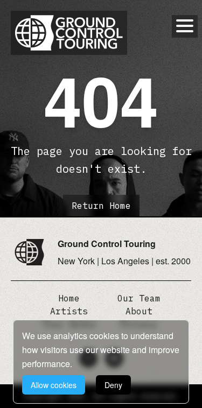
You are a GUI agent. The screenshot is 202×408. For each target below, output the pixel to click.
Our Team (139, 298)
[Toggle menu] (184, 25)
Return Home (101, 205)
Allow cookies (53, 384)
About (139, 311)
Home (69, 298)
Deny (113, 384)
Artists (69, 311)
